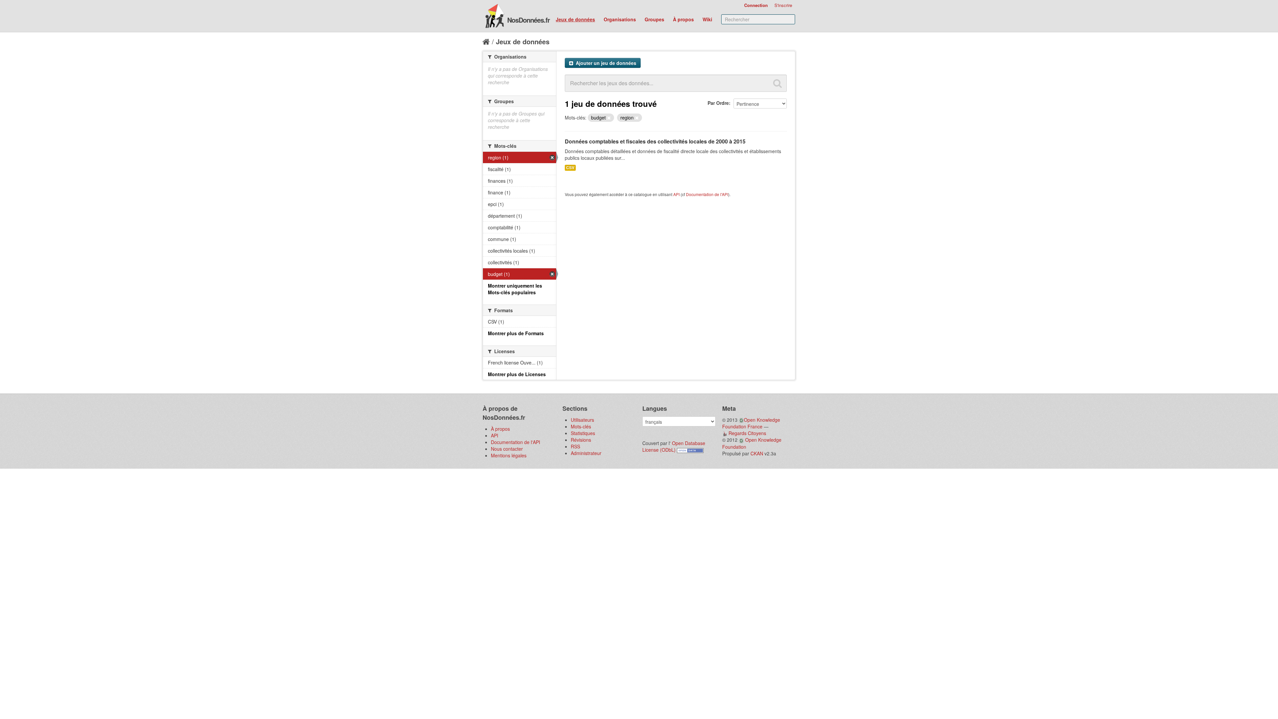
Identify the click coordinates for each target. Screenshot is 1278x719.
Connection (756, 5)
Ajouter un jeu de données (605, 63)
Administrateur (586, 453)
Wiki (707, 19)
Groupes (654, 19)
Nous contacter (507, 448)
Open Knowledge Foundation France (751, 423)
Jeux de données (575, 19)
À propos (683, 19)
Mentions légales (509, 455)
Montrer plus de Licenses (517, 374)
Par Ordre (718, 103)
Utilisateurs (582, 419)
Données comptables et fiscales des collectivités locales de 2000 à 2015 (655, 141)
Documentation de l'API (707, 194)
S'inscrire (783, 5)
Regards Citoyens (747, 433)
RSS (575, 446)
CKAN (756, 453)
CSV (570, 167)
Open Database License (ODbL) (673, 446)
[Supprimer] (609, 117)
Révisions (581, 439)
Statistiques (583, 433)
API (676, 194)
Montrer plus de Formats (516, 333)
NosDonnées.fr (528, 20)
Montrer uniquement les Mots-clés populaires (515, 289)
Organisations (620, 19)
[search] (777, 83)
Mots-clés (581, 426)
